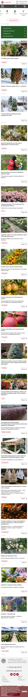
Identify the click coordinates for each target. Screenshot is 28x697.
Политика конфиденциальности (9, 685)
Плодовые (4, 273)
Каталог (4, 678)
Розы (3, 211)
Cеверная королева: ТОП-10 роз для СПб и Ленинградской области (12, 205)
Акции (19, 678)
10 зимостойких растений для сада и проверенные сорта (11, 114)
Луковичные (5, 532)
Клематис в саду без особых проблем (11, 585)
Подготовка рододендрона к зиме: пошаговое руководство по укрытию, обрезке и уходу (13, 456)
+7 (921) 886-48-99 (22, 3)
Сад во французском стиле (8, 644)
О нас (3, 676)
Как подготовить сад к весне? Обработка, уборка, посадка (12, 173)
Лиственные (5, 462)
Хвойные (4, 62)
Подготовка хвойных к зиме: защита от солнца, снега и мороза (13, 487)
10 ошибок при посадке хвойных (10, 58)
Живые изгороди (6, 432)
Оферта (23, 685)
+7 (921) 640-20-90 (22, 1)
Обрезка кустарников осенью (9, 555)
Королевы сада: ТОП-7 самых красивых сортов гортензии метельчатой (14, 235)
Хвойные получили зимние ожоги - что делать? (14, 86)
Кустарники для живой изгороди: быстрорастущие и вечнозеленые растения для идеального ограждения (14, 424)
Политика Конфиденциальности (7, 695)
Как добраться (21, 679)
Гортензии (4, 242)
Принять (24, 691)
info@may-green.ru (14, 670)
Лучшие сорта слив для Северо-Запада (11, 266)
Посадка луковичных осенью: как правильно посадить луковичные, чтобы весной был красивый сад (13, 522)
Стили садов (5, 651)
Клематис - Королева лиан (8, 614)
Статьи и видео (6, 681)
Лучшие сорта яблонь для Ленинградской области (12, 329)
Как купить (4, 679)
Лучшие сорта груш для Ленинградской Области (11, 297)
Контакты (20, 676)
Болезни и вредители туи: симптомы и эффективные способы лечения (11, 143)
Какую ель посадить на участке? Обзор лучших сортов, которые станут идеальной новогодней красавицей (13, 362)
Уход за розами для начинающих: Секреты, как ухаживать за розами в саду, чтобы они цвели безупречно (13, 393)
